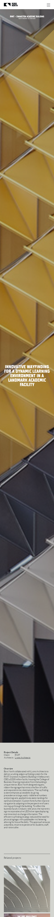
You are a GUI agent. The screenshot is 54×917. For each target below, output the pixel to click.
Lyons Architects (22, 757)
